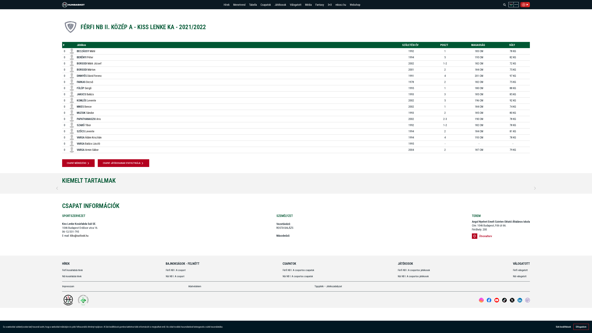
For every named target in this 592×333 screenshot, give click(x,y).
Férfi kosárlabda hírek (72, 270)
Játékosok (280, 4)
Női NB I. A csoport (175, 276)
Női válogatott (519, 276)
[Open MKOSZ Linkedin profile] (520, 300)
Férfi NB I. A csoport (176, 270)
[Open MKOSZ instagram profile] (481, 300)
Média (308, 4)
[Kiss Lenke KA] (70, 27)
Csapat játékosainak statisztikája (121, 163)
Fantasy (319, 4)
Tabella (253, 4)
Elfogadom (581, 326)
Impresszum (68, 286)
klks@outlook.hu (79, 235)
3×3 (330, 4)
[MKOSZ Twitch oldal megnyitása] (527, 300)
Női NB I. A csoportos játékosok (413, 276)
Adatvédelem (194, 286)
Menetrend (239, 4)
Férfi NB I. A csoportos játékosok (414, 270)
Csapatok (266, 4)
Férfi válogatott (520, 270)
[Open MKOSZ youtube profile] (496, 300)
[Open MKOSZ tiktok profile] (504, 300)
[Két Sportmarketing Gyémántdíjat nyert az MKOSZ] (83, 300)
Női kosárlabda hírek (72, 276)
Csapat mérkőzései (76, 163)
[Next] (535, 188)
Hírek (227, 4)
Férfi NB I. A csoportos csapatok (299, 270)
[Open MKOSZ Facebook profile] (489, 300)
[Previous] (57, 188)
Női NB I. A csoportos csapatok (298, 276)
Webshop (355, 4)
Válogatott (295, 4)
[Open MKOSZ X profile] (512, 300)
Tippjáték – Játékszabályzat (328, 286)
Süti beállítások (563, 326)
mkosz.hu (340, 4)
